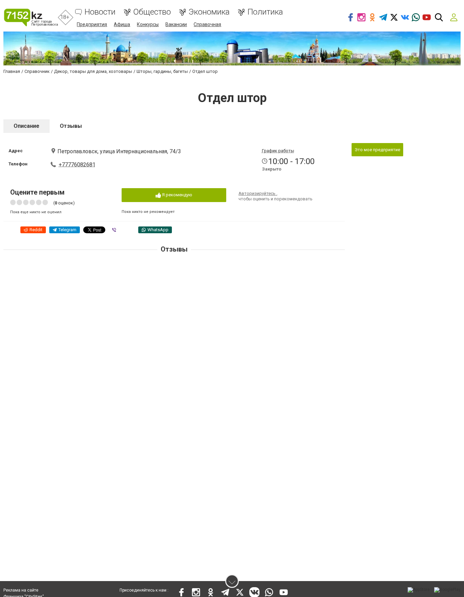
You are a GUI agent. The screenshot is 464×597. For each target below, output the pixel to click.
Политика (265, 12)
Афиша (122, 24)
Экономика (209, 12)
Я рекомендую (176, 194)
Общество (152, 12)
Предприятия (92, 24)
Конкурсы (148, 24)
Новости (100, 12)
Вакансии (176, 24)
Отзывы (71, 126)
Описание (26, 126)
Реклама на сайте (20, 590)
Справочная (207, 24)
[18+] (30, 17)
